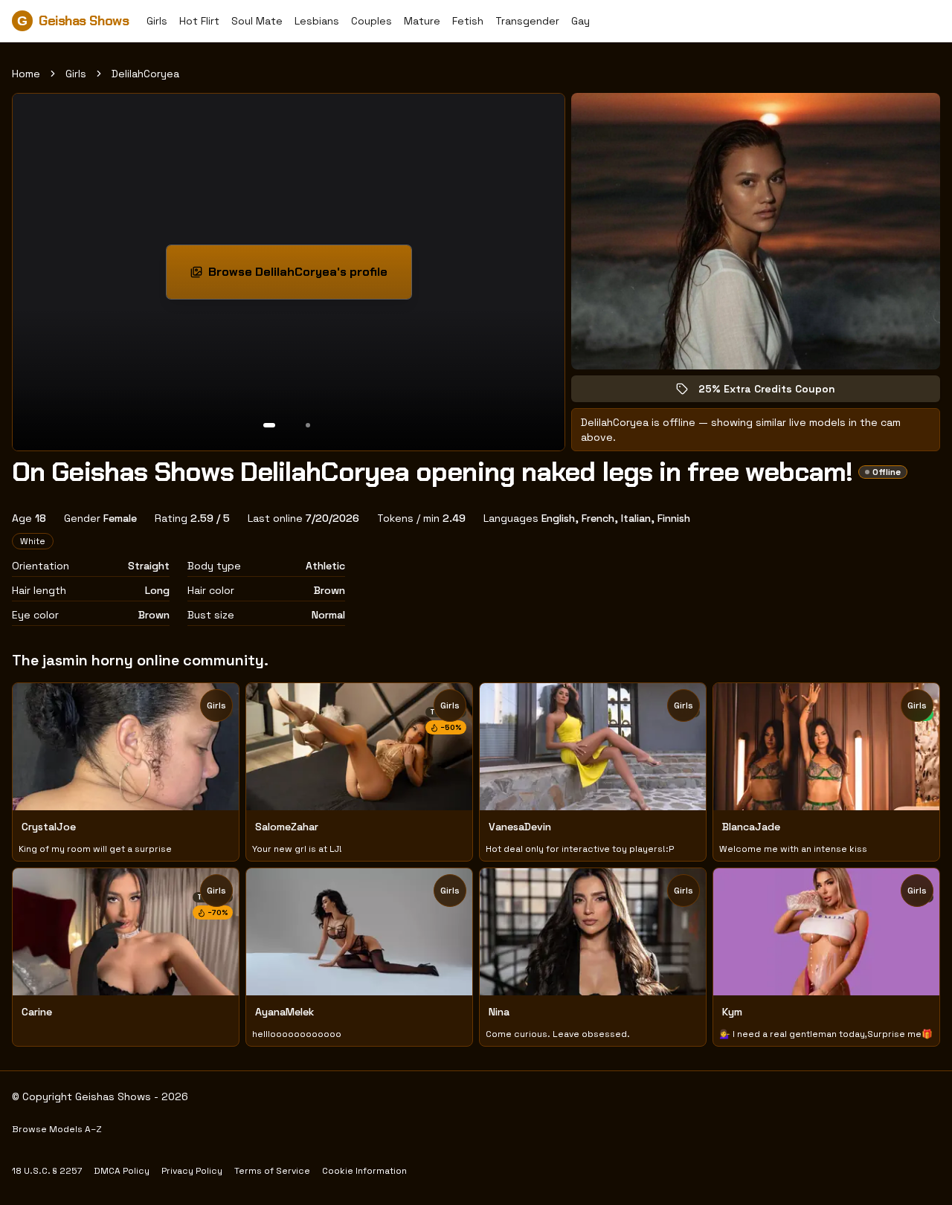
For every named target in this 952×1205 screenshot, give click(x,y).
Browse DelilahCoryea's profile (303, 276)
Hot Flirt (199, 21)
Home (26, 73)
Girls (157, 21)
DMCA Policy (121, 1171)
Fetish (467, 21)
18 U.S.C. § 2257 (47, 1171)
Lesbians (317, 21)
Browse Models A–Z (57, 1129)
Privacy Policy (191, 1171)
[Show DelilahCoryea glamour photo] (308, 425)
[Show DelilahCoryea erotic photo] (269, 425)
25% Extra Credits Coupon (777, 392)
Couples (371, 21)
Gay (580, 21)
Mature (422, 21)
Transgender (527, 21)
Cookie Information (364, 1171)
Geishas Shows (73, 21)
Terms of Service (272, 1171)
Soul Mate (257, 21)
